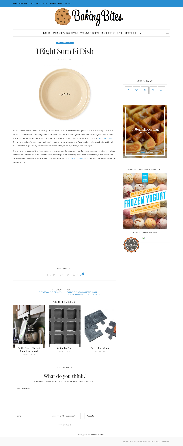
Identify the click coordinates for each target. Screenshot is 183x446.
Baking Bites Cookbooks (60, 3)
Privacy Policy (42, 3)
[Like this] (81, 274)
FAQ (32, 3)
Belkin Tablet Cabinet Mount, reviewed (29, 350)
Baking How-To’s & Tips (65, 33)
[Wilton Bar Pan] (65, 326)
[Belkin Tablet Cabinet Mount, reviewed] (29, 326)
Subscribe (130, 33)
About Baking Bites (21, 3)
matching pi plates (75, 158)
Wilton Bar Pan (64, 348)
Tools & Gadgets (89, 33)
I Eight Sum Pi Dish (104, 138)
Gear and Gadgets (64, 43)
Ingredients (108, 33)
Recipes (46, 33)
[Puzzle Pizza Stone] (100, 326)
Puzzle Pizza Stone (100, 348)
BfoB (119, 33)
